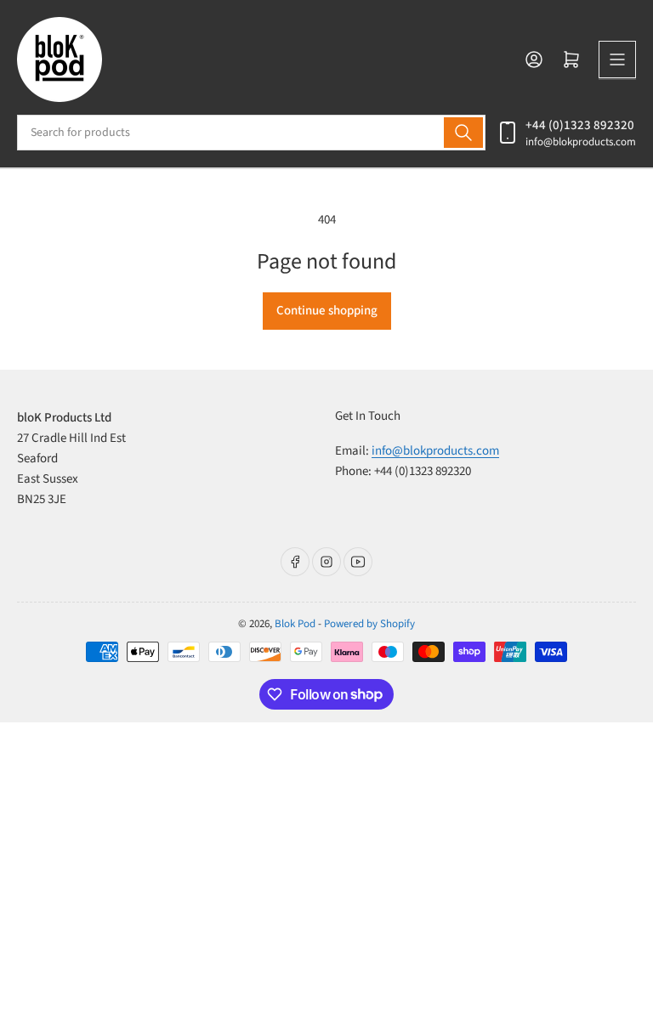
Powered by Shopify (369, 623)
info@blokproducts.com (580, 142)
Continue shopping (327, 311)
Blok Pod (295, 623)
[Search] (463, 132)
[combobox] (251, 132)
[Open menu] (617, 59)
